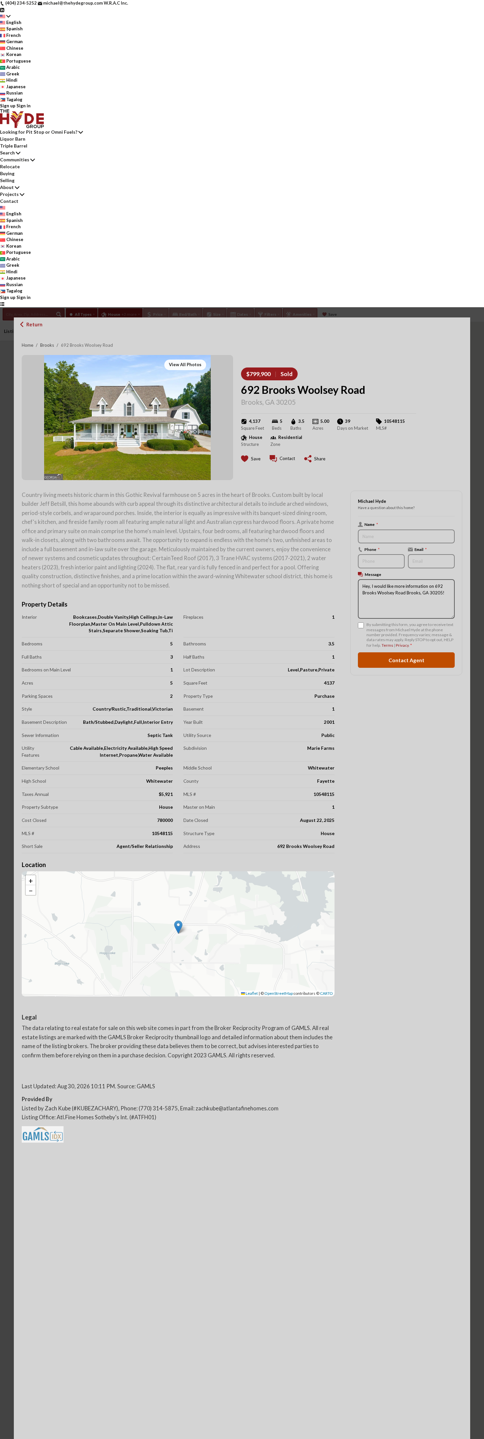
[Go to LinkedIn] (2, 9)
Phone (372, 549)
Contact (9, 201)
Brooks (47, 345)
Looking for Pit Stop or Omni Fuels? (38, 132)
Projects (9, 194)
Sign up (7, 105)
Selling (7, 180)
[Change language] (5, 16)
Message (373, 574)
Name (371, 524)
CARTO (326, 993)
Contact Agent (406, 660)
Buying (7, 173)
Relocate (10, 166)
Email (421, 549)
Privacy (402, 645)
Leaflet (251, 993)
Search (7, 152)
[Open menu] (2, 304)
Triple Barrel (13, 146)
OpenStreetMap (278, 993)
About (7, 187)
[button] (178, 927)
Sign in (23, 105)
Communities (14, 159)
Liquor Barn (12, 139)
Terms (387, 645)
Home (27, 345)
